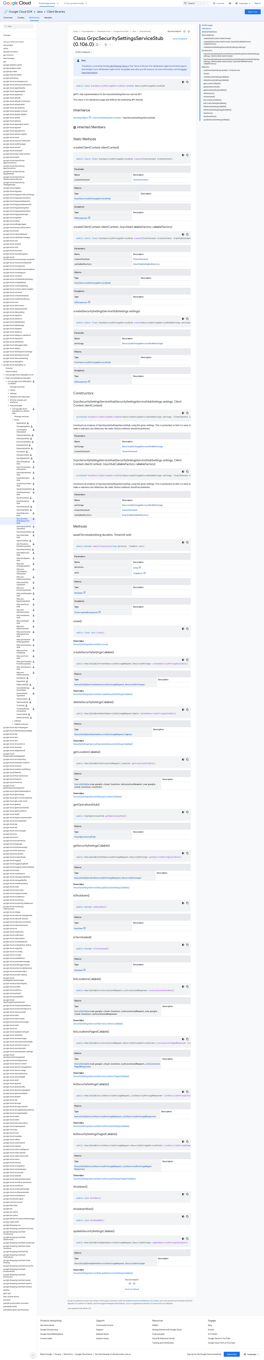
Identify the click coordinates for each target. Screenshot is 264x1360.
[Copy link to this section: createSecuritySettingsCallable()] (116, 652)
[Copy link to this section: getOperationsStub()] (102, 804)
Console (220, 3)
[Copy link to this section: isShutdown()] (92, 895)
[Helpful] (184, 31)
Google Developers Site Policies (112, 1303)
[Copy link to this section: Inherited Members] (108, 127)
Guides (20, 17)
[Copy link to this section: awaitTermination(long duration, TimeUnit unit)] (134, 535)
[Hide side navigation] (33, 1355)
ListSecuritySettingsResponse (139, 1116)
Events (211, 1330)
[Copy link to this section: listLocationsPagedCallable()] (112, 1032)
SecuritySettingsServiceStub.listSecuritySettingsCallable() (101, 1126)
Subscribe (232, 1354)
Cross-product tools (74, 3)
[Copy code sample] (187, 82)
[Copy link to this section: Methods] (90, 526)
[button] (18, 365)
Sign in (258, 3)
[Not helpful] (189, 31)
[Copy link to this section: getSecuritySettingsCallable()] (112, 846)
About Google (46, 1354)
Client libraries (56, 11)
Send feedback (180, 38)
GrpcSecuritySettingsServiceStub (92, 198)
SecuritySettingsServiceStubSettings (142, 343)
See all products (47, 1325)
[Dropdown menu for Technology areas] (58, 3)
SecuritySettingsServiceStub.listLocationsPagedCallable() (101, 1076)
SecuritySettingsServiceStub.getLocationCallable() (97, 796)
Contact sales (46, 1338)
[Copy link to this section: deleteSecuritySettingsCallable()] (116, 702)
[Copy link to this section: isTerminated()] (94, 937)
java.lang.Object (80, 117)
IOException (80, 218)
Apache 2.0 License (75, 1303)
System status (102, 1338)
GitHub (155, 1325)
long (135, 567)
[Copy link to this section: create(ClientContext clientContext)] (122, 147)
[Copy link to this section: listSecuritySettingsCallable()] (112, 1084)
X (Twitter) (212, 1334)
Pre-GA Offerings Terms (117, 66)
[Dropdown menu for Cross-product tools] (87, 3)
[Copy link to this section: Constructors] (97, 393)
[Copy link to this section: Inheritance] (93, 110)
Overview (8, 17)
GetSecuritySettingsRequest (105, 878)
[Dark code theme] (183, 82)
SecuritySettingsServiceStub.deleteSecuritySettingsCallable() (103, 744)
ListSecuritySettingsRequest (105, 1116)
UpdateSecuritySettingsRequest (107, 1263)
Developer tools (103, 31)
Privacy (58, 1354)
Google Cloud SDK (20, 11)
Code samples (158, 1334)
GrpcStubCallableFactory (146, 264)
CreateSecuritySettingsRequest (107, 684)
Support (99, 1330)
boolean (78, 593)
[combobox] (196, 3)
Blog (210, 1325)
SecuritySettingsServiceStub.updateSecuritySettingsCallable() (103, 1273)
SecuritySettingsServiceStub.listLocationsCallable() (98, 1023)
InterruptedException (86, 612)
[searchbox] (18, 26)
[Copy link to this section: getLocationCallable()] (103, 752)
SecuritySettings (134, 684)
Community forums (104, 1325)
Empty (128, 734)
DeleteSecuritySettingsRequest (107, 734)
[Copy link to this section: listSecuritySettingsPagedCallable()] (120, 1134)
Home (75, 31)
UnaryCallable (81, 684)
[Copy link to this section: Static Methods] (99, 139)
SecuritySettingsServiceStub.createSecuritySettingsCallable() (102, 694)
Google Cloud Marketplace (51, 1334)
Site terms (68, 1354)
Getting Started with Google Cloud (167, 1330)
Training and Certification (163, 1343)
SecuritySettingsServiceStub (107, 117)
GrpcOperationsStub (84, 836)
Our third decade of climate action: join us (113, 1354)
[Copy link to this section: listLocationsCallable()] (103, 979)
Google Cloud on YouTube (219, 1338)
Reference (34, 17)
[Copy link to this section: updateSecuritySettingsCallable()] (117, 1231)
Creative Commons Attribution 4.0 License (142, 1301)
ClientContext (140, 179)
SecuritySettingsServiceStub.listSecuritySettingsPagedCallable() (104, 1178)
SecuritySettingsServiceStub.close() (90, 644)
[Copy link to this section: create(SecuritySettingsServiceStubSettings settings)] (142, 311)
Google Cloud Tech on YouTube (221, 1343)
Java (39, 11)
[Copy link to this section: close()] (84, 621)
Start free (252, 12)
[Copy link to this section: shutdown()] (90, 1187)
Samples (48, 17)
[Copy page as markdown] (105, 44)
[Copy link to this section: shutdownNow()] (96, 1209)
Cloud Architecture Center (163, 1338)
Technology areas (47, 3)
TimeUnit (138, 573)
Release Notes (102, 1334)
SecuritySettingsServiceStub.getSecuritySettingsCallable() (101, 887)
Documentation (88, 31)
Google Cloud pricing (49, 1330)
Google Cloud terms (83, 1354)
